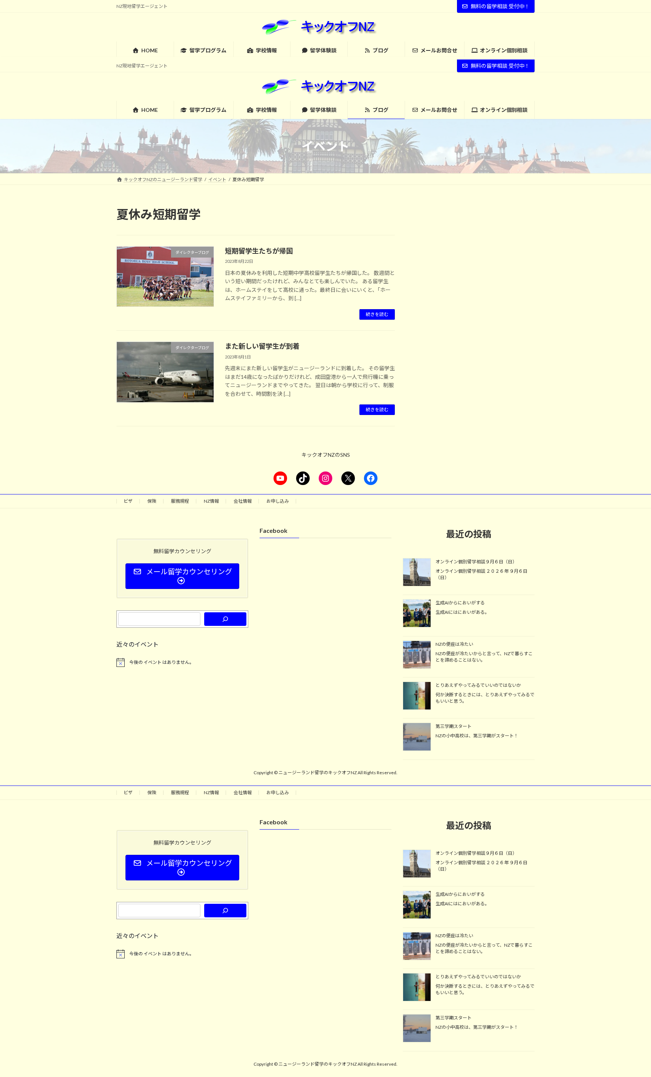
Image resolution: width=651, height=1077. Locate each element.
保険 (151, 501)
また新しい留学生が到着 (262, 346)
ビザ (128, 501)
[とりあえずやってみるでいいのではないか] (417, 696)
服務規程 (180, 501)
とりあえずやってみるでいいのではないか (478, 685)
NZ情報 (211, 501)
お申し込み (277, 501)
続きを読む (377, 314)
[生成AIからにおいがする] (417, 614)
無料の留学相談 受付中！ (500, 6)
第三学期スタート (454, 726)
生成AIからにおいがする (460, 603)
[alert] (182, 662)
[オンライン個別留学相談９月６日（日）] (417, 572)
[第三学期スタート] (417, 737)
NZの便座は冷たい (454, 644)
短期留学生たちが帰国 (259, 251)
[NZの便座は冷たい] (417, 655)
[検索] (225, 619)
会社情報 (243, 501)
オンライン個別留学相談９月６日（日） (476, 561)
